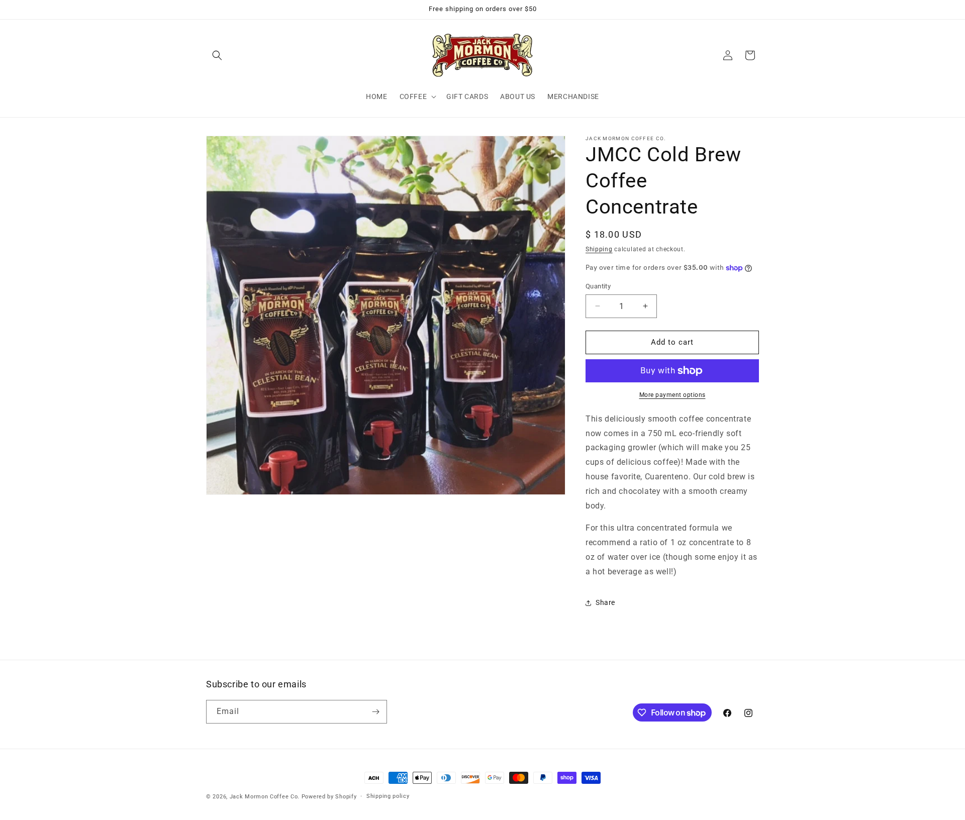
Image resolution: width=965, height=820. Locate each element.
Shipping (599, 249)
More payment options (672, 394)
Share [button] (605, 602)
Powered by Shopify (329, 796)
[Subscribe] (375, 712)
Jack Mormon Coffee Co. (265, 796)
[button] (217, 55)
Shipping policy (388, 796)
